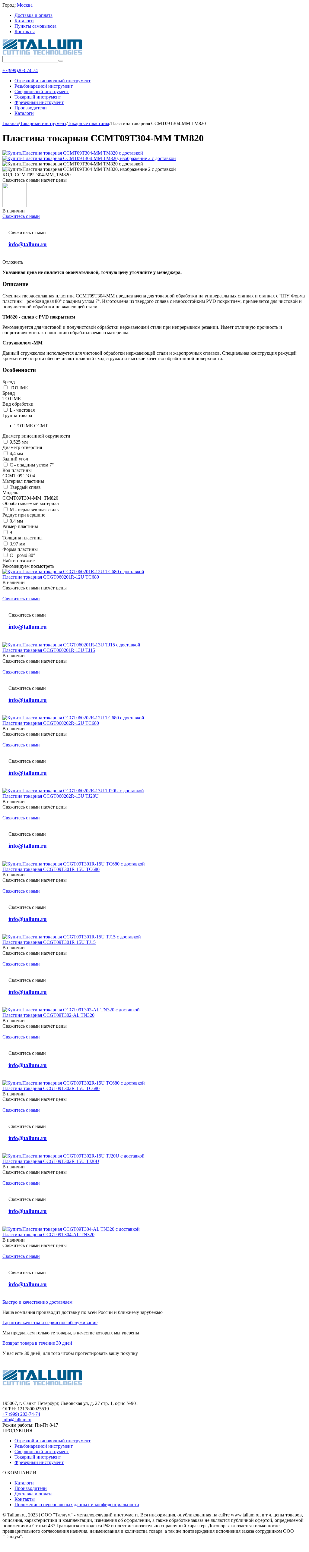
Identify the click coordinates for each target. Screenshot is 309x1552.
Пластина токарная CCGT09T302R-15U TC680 (51, 1088)
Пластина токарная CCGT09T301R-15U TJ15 (49, 942)
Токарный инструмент (37, 1456)
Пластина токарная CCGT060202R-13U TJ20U (50, 796)
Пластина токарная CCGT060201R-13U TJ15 (48, 650)
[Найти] (60, 60)
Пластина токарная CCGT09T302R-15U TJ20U (50, 1161)
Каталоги (24, 20)
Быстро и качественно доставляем (37, 1302)
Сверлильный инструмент (41, 1451)
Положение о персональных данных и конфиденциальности (76, 1504)
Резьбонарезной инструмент (43, 1446)
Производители (30, 1488)
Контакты (24, 31)
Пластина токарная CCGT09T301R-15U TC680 (51, 869)
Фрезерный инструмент (39, 1462)
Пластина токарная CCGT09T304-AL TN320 (48, 1234)
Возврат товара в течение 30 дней (37, 1343)
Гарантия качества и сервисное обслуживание (49, 1322)
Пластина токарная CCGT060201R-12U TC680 (50, 577)
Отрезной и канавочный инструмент (52, 1440)
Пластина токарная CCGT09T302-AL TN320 (48, 1015)
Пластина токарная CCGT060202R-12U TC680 (50, 723)
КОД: (8, 174)
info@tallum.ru (27, 244)
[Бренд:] (14, 205)
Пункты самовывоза (35, 26)
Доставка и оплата (33, 15)
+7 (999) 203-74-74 (21, 1414)
